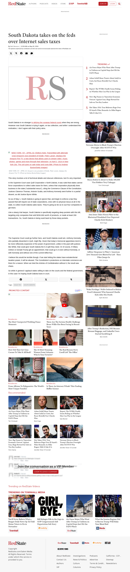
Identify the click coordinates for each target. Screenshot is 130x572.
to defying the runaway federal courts (46, 123)
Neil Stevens (14, 46)
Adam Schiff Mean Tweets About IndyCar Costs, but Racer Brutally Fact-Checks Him (44, 414)
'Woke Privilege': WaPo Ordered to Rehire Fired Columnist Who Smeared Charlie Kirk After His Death (103, 292)
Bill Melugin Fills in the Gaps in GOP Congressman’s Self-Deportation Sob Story (50, 521)
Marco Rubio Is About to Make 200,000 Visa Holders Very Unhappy (103, 181)
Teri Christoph (12, 421)
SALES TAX (17, 285)
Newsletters (111, 563)
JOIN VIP (103, 4)
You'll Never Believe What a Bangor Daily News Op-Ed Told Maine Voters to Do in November (21, 523)
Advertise (94, 559)
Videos (54, 4)
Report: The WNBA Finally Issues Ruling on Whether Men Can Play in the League (70, 413)
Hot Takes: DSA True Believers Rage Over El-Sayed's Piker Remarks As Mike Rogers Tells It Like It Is (45, 443)
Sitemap (109, 559)
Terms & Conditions (97, 563)
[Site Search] (119, 4)
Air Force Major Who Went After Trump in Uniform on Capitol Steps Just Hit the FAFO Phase (18, 414)
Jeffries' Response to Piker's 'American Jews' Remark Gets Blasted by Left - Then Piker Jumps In (104, 254)
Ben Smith (103, 337)
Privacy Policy (95, 567)
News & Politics (80, 559)
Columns (77, 567)
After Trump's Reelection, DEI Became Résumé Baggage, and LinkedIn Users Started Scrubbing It (103, 331)
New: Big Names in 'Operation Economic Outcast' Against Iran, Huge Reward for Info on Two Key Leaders (19, 443)
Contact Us (61, 559)
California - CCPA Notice (114, 556)
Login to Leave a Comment (45, 472)
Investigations (79, 556)
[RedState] (17, 4)
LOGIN (112, 4)
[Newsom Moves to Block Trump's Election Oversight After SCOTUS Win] (71, 431)
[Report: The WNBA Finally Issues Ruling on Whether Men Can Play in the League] (71, 403)
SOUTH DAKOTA (29, 285)
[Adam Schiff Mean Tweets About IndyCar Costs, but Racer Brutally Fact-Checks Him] (45, 403)
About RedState (63, 556)
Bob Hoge (37, 421)
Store (63, 4)
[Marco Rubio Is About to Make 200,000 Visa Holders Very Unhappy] (104, 167)
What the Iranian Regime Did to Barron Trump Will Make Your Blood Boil (107, 521)
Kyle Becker (64, 419)
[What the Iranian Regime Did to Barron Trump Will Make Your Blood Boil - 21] (108, 506)
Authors (32, 4)
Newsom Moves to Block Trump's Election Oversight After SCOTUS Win (70, 442)
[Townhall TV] (82, 4)
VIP (58, 567)
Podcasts (44, 4)
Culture (76, 563)
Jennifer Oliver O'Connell (42, 450)
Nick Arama (12, 450)
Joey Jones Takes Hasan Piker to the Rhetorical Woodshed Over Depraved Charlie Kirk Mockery (103, 217)
